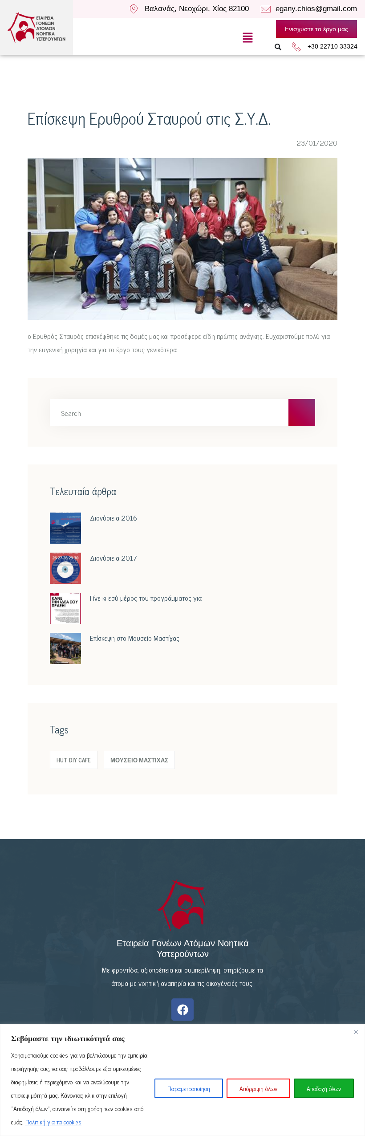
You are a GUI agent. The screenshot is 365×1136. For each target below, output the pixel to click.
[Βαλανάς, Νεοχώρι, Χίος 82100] (133, 8)
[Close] (355, 1031)
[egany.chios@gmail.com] (265, 9)
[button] (247, 37)
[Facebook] (182, 1009)
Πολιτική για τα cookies (53, 1121)
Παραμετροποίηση (188, 1088)
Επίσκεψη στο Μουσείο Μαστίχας (134, 637)
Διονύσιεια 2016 (113, 517)
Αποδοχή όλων (324, 1088)
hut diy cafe (74, 760)
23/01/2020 (316, 142)
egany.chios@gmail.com (316, 8)
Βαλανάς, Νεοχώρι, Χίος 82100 (197, 8)
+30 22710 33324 (332, 46)
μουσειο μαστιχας (139, 760)
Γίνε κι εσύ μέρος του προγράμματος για (146, 597)
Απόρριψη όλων (258, 1088)
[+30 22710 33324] (296, 46)
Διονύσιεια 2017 (113, 557)
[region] (182, 1080)
